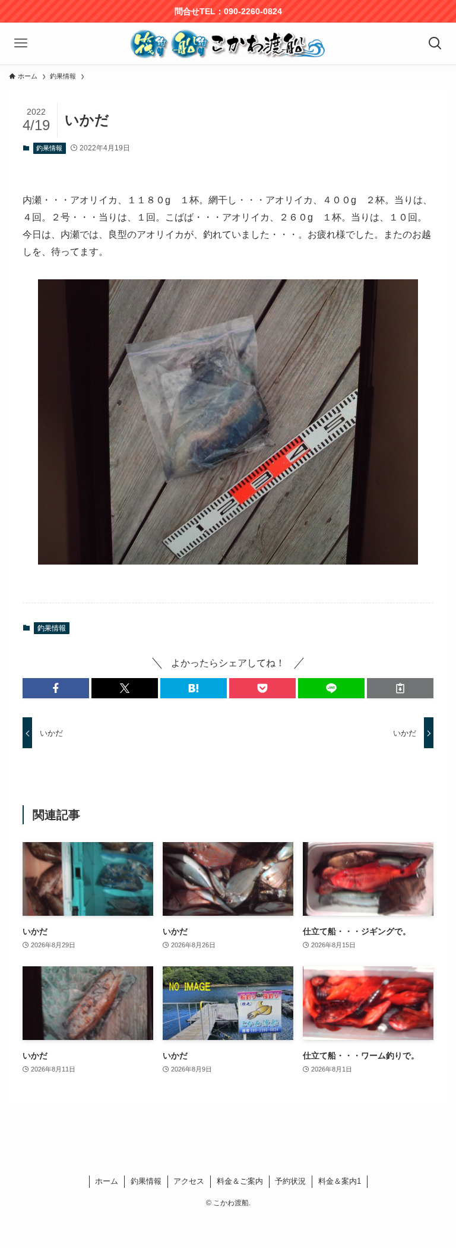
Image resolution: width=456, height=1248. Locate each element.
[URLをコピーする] (400, 688)
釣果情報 (49, 148)
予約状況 (290, 1181)
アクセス (188, 1181)
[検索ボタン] (435, 43)
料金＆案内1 (339, 1181)
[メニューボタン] (21, 43)
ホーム (106, 1181)
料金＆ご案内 (240, 1181)
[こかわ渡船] (228, 43)
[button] (56, 688)
